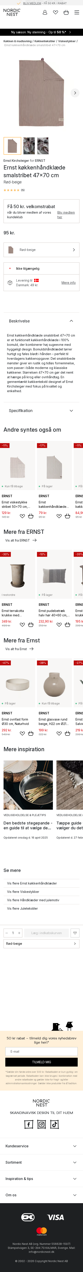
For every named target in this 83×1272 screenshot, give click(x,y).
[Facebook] (28, 1124)
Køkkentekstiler (45, 41)
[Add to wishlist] (22, 516)
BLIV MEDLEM (32, 2)
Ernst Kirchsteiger (16, 160)
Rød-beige (14, 943)
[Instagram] (41, 1124)
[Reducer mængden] (7, 933)
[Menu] (76, 12)
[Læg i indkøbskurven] (30, 516)
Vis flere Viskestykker (23, 892)
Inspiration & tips (19, 1178)
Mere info (69, 282)
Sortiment (14, 1162)
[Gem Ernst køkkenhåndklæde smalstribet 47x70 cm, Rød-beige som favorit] (75, 933)
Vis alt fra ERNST (17, 540)
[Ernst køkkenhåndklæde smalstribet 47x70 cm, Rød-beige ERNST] (41, 92)
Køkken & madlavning (18, 41)
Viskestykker (67, 41)
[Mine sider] (45, 12)
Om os (11, 1195)
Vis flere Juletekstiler (22, 908)
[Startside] (12, 12)
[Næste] (75, 92)
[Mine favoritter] (55, 12)
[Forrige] (8, 92)
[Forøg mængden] (19, 933)
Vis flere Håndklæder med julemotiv (33, 900)
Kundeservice (17, 1146)
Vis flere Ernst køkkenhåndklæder (32, 883)
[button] (14, 190)
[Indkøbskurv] (66, 12)
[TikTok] (54, 1124)
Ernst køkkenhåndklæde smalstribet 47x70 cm (34, 45)
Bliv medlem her (66, 215)
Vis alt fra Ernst (16, 649)
